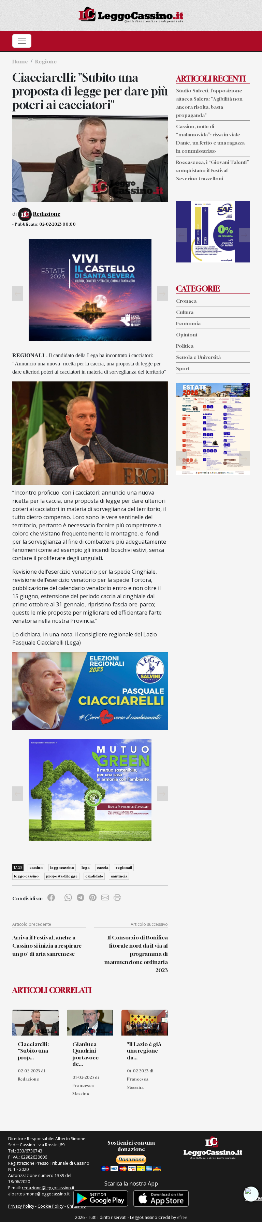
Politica (184, 346)
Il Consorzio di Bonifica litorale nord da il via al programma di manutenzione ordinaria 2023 (136, 954)
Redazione (46, 213)
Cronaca (186, 301)
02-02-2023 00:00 (57, 224)
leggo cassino (26, 876)
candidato (94, 876)
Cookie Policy (50, 1206)
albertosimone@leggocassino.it (39, 1194)
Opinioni (186, 334)
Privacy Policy (21, 1206)
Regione (46, 61)
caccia (102, 867)
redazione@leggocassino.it (48, 1188)
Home (20, 61)
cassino (36, 867)
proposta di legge (62, 876)
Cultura (184, 312)
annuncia (119, 876)
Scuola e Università (198, 357)
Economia (188, 323)
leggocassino (62, 867)
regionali (124, 867)
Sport (182, 368)
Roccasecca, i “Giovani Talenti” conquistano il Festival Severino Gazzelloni (212, 170)
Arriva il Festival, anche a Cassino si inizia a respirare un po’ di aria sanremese (47, 945)
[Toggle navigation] (21, 41)
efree (182, 1217)
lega (85, 867)
